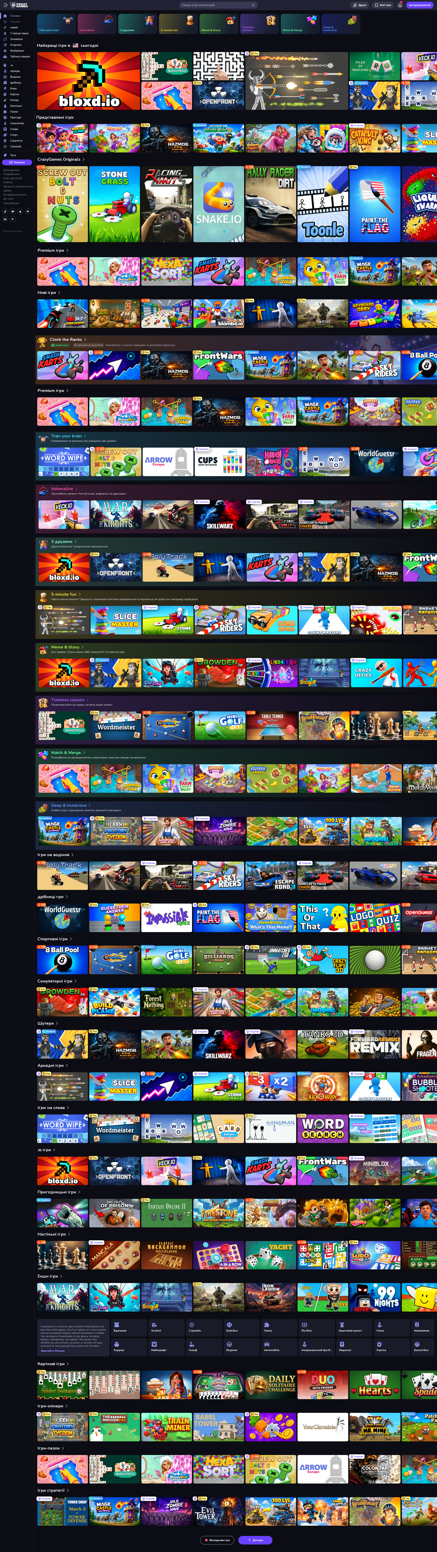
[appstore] (20, 211)
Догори (258, 1540)
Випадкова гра (219, 1540)
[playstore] (13, 219)
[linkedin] (5, 219)
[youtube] (13, 211)
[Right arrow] (429, 81)
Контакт (19, 162)
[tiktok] (5, 211)
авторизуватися (420, 5)
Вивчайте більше (53, 1351)
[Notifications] (400, 5)
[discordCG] (28, 211)
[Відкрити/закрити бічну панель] (5, 5)
